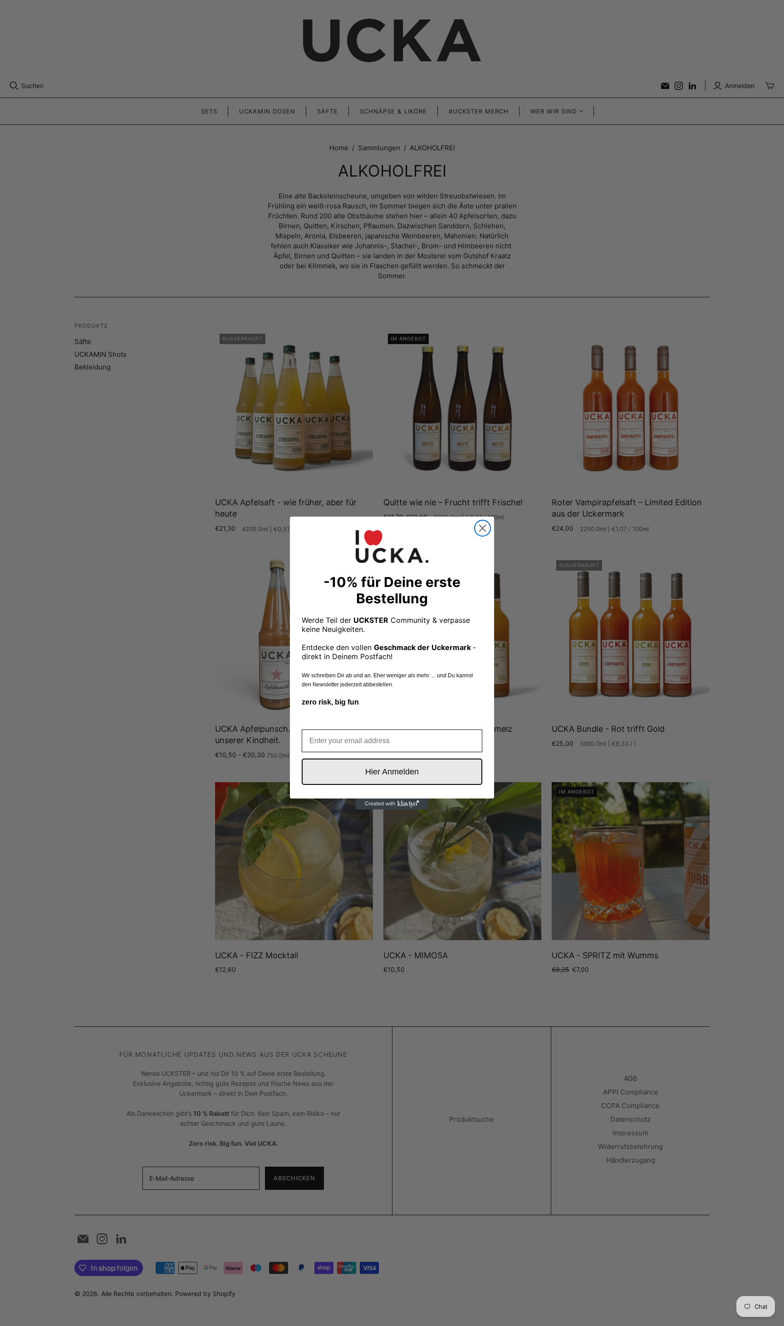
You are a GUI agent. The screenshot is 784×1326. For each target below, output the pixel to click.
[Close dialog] (482, 528)
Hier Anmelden (392, 771)
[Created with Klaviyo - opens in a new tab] (392, 804)
